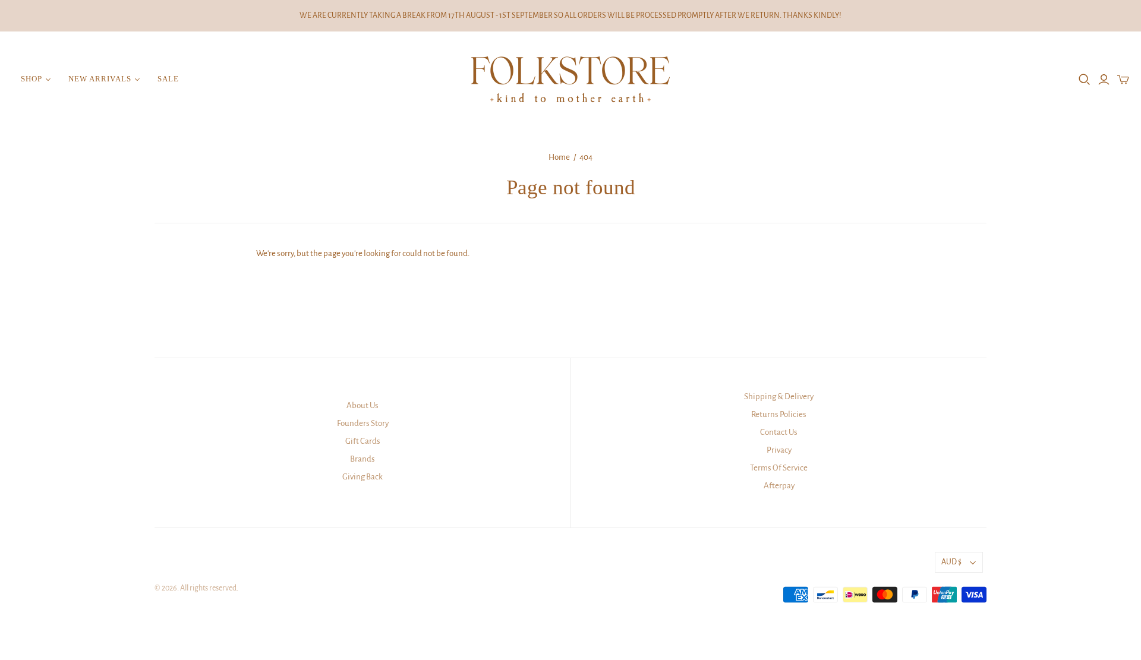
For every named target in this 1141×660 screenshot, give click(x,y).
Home (559, 157)
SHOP (31, 78)
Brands (362, 458)
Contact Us (779, 432)
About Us (362, 405)
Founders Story (363, 423)
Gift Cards (362, 441)
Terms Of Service (779, 467)
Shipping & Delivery (779, 396)
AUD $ (951, 562)
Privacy (779, 450)
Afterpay (779, 485)
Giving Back (362, 476)
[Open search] (1084, 80)
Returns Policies (778, 414)
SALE (168, 78)
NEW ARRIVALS (99, 78)
